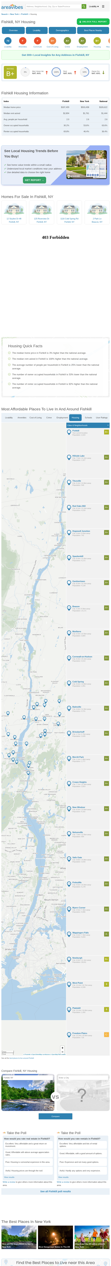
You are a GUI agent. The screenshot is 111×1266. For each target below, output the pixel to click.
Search (4, 14)
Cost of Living (36, 417)
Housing (75, 417)
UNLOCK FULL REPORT (94, 22)
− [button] (62, 1052)
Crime (49, 417)
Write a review (9, 1182)
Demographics (62, 30)
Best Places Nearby (93, 30)
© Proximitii (26, 1054)
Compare (56, 1116)
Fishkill (24, 14)
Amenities (22, 417)
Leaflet (63, 1054)
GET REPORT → (34, 180)
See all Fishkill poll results (55, 1191)
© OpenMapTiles (55, 1054)
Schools (88, 417)
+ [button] (62, 1048)
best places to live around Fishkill (22, 1058)
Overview (13, 30)
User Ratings (102, 417)
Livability (93, 6)
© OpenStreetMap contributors (40, 1054)
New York (14, 14)
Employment (62, 417)
